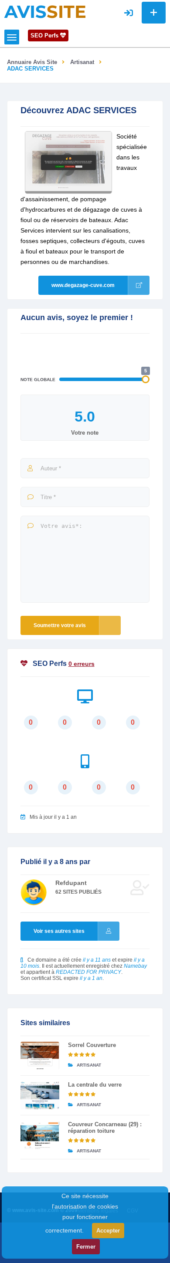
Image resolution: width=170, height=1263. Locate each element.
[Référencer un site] (154, 13)
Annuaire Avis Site (32, 62)
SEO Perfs (45, 35)
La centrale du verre (95, 1084)
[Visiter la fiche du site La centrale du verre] (39, 1095)
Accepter (108, 1230)
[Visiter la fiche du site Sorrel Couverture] (39, 1056)
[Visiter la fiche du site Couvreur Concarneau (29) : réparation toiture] (39, 1135)
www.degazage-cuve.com (83, 285)
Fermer (85, 1246)
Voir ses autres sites (59, 931)
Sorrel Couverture (92, 1045)
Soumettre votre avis (60, 625)
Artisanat (82, 62)
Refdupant (71, 882)
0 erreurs (81, 663)
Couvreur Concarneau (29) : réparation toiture (105, 1127)
